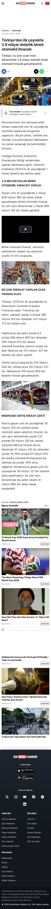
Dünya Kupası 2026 (10, 846)
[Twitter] (7, 797)
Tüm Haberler (8, 841)
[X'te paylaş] (36, 71)
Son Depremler (33, 837)
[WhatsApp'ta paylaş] (41, 71)
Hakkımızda (7, 858)
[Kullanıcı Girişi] (42, 3)
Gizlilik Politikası (9, 880)
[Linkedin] (25, 804)
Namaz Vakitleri (34, 832)
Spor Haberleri (8, 823)
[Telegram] (42, 797)
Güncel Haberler (9, 819)
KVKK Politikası (8, 876)
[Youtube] (25, 797)
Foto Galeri (32, 823)
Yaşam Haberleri (9, 832)
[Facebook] (33, 797)
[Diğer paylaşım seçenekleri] (47, 71)
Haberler (5, 30)
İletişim (5, 867)
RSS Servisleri (33, 841)
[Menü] (3, 3)
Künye (4, 862)
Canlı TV (31, 819)
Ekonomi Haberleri (10, 828)
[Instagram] (16, 797)
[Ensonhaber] (25, 3)
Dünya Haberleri (9, 837)
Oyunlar (30, 828)
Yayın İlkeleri (7, 871)
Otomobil (16, 30)
